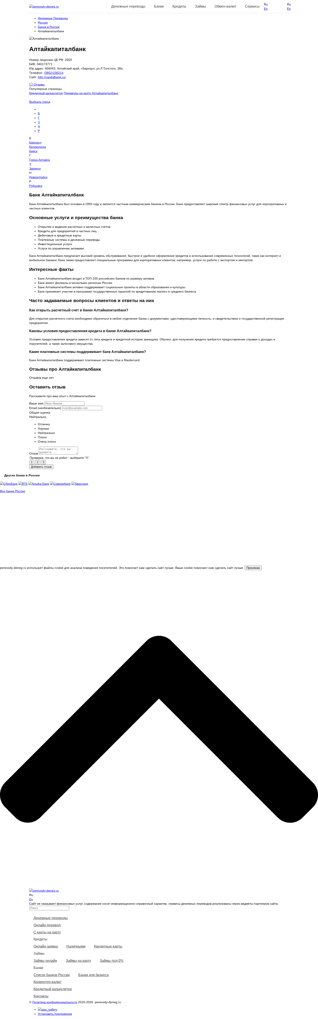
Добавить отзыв (41, 466)
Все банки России (12, 491)
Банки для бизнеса (93, 975)
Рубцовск (35, 186)
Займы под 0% (111, 960)
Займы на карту (78, 960)
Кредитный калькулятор (46, 93)
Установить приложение (55, 1014)
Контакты (41, 996)
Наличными (75, 946)
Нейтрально (37, 417)
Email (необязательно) (45, 408)
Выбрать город (39, 102)
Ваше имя (36, 403)
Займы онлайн (45, 960)
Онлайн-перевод (47, 925)
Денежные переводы (51, 918)
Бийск (33, 151)
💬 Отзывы (37, 84)
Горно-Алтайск (39, 160)
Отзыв (33, 453)
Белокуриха (37, 147)
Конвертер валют (47, 982)
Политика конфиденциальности (54, 1002)
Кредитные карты (108, 946)
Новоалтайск (38, 177)
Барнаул (35, 142)
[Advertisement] (159, 535)
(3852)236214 (53, 72)
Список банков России (52, 975)
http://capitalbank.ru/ (52, 77)
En (266, 8)
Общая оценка (39, 412)
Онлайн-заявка (46, 946)
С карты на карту (47, 932)
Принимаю (253, 567)
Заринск (35, 168)
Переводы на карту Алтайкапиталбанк (91, 93)
